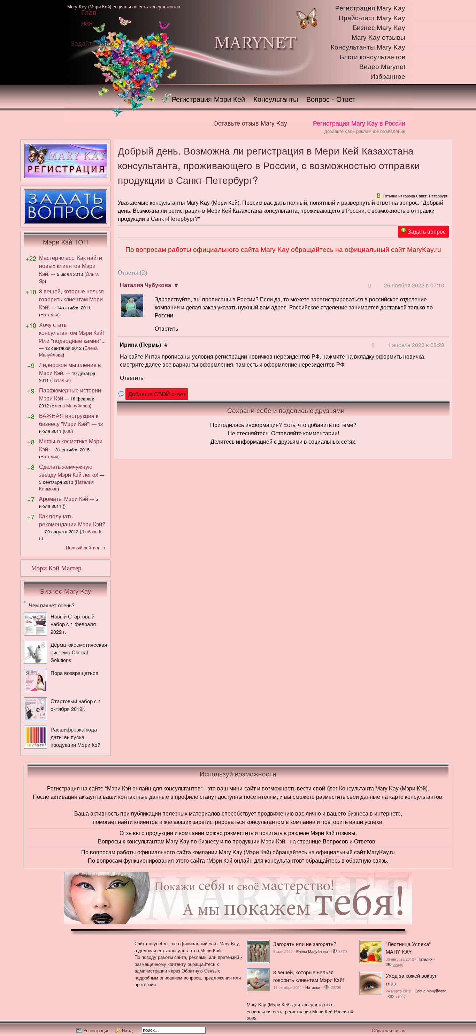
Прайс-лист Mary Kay (372, 18)
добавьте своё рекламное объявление (364, 131)
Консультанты (275, 99)
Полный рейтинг (83, 547)
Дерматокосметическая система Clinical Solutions (79, 652)
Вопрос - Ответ (330, 99)
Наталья (49, 314)
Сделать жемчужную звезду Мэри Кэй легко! (68, 471)
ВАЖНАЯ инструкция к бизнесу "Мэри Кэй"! (68, 420)
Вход (127, 1030)
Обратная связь (388, 1030)
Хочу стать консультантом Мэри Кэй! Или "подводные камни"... (72, 333)
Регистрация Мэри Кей (208, 99)
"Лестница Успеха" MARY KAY (408, 947)
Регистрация (96, 1030)
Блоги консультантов (372, 57)
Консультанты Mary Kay (368, 47)
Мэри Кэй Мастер (56, 568)
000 (67, 431)
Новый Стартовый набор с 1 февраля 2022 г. (73, 624)
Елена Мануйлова (71, 405)
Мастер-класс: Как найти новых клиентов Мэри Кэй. (70, 266)
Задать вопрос (427, 231)
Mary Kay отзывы (378, 37)
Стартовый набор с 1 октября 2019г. (76, 704)
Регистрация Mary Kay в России (359, 122)
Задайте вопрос (94, 42)
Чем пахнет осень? (52, 605)
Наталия (49, 456)
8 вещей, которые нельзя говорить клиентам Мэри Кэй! (71, 299)
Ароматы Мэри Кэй (63, 499)
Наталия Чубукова (145, 285)
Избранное (387, 76)
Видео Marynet (382, 66)
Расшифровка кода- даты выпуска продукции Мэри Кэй (75, 737)
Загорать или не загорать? (304, 943)
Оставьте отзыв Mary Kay (250, 122)
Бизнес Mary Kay (379, 27)
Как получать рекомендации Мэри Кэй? (72, 520)
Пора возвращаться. (75, 672)
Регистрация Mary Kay (370, 8)
